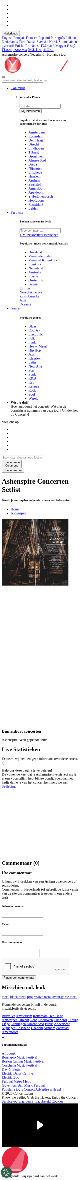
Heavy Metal (37, 346)
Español (44, 38)
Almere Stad (37, 160)
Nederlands (11, 33)
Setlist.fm (8, 786)
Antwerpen (10, 1020)
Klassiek (34, 358)
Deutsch (32, 38)
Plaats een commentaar (19, 977)
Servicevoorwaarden (16, 1101)
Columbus (18, 88)
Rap (31, 382)
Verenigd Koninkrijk (42, 260)
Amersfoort (36, 188)
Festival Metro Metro (16, 1081)
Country (34, 330)
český (71, 46)
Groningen (36, 156)
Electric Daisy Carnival (18, 1073)
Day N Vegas (11, 1069)
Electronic (35, 334)
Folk (31, 338)
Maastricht (35, 204)
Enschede (35, 172)
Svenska (42, 42)
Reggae (33, 386)
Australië (34, 272)
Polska (19, 46)
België (33, 284)
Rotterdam (35, 136)
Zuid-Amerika (30, 296)
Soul (31, 394)
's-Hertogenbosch (40, 196)
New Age (35, 366)
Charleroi (60, 1020)
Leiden (33, 208)
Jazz (31, 354)
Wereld (33, 398)
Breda (32, 164)
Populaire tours (12, 1089)
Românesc (32, 46)
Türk (22, 42)
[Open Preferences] (6, 1172)
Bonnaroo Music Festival (19, 1057)
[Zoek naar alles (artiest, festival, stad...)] (45, 81)
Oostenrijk (35, 280)
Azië (23, 300)
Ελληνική (47, 46)
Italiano (71, 38)
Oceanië (25, 304)
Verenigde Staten (40, 256)
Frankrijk (34, 264)
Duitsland (35, 252)
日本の (7, 50)
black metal (18, 997)
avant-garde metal (64, 997)
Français (19, 38)
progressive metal (39, 997)
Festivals (17, 212)
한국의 (48, 50)
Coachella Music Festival (19, 1065)
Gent (33, 1020)
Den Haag (35, 140)
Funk (32, 342)
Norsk (53, 42)
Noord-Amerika (31, 292)
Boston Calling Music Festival (23, 1061)
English (7, 38)
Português (58, 38)
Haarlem (34, 176)
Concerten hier (13, 470)
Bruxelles (8, 1016)
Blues (32, 326)
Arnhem (34, 180)
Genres (16, 308)
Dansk (31, 42)
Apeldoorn (36, 192)
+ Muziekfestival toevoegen (39, 235)
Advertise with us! (48, 1089)
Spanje (33, 276)
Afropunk (9, 1053)
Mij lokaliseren (30, 111)
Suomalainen (68, 42)
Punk (32, 374)
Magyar (60, 46)
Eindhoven (36, 148)
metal (5, 997)
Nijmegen (35, 168)
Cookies (57, 1101)
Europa (25, 288)
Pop (31, 370)
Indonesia (20, 50)
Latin (32, 362)
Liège (6, 1024)
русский (8, 46)
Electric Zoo (10, 1077)
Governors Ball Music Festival (23, 1085)
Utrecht (33, 144)
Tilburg (33, 152)
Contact (29, 1089)
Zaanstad (34, 184)
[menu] (3, 77)
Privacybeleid (41, 1101)
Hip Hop (34, 350)
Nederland (35, 268)
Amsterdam (36, 132)
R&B (32, 378)
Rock (32, 390)
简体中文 (35, 50)
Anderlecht (62, 1024)
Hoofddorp (36, 200)
